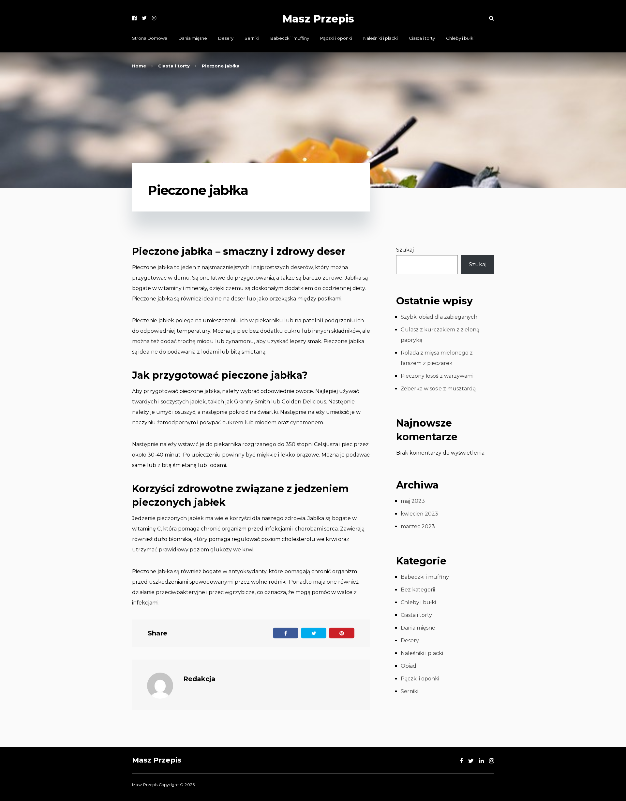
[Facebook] (134, 18)
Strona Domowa (149, 38)
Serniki (252, 38)
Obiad (408, 666)
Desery (225, 38)
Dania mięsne (192, 38)
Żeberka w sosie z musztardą (438, 389)
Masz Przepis (318, 18)
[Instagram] (154, 18)
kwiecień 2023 (419, 514)
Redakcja (199, 679)
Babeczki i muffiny (289, 38)
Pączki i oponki (336, 38)
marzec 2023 (418, 526)
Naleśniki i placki (380, 38)
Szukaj (405, 250)
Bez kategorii (418, 590)
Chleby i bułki (460, 38)
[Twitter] (144, 18)
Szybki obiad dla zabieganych (439, 317)
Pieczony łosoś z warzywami (437, 376)
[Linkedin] (481, 761)
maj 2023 (413, 501)
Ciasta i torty (422, 38)
